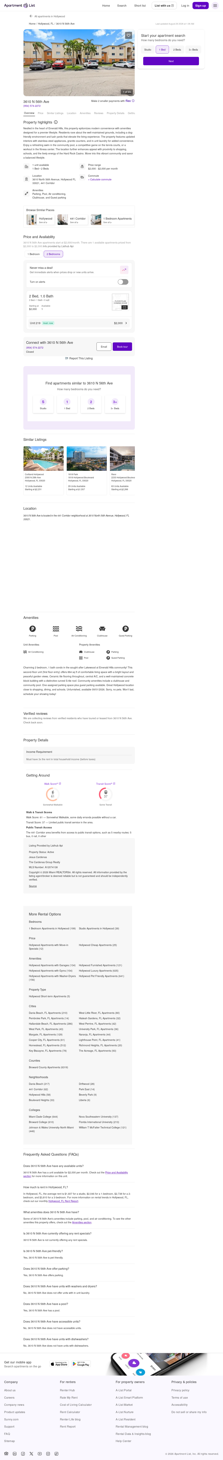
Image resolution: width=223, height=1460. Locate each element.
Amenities (85, 113)
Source (33, 886)
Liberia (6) (84, 1100)
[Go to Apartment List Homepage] (19, 5)
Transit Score (104, 783)
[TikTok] (56, 1454)
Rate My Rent (69, 1397)
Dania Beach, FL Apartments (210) (48, 1012)
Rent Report (68, 1426)
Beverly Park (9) (88, 1094)
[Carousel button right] (129, 62)
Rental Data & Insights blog (133, 1434)
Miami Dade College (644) (43, 1116)
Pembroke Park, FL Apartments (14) (49, 1018)
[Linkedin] (15, 1454)
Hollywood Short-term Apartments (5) (49, 996)
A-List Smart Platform (129, 1397)
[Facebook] (23, 1454)
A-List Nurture (124, 1412)
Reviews (98, 113)
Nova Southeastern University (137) (98, 1116)
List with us (162, 5)
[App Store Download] (59, 1364)
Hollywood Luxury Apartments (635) (98, 970)
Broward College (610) (41, 1122)
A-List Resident (126, 1419)
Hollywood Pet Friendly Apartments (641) (101, 976)
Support (9, 1426)
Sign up (200, 5)
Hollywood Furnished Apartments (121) (100, 965)
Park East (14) (87, 1089)
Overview (29, 113)
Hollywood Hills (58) (40, 1094)
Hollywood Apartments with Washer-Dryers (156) (52, 977)
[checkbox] (43, 404)
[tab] (34, 254)
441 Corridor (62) (38, 1089)
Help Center (123, 1441)
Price (40, 113)
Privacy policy (180, 1390)
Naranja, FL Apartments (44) (95, 1034)
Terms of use (179, 1397)
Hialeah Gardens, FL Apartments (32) (100, 1018)
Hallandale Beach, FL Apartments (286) (51, 1023)
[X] (31, 1454)
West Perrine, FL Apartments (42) (97, 1023)
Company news (14, 1405)
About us (10, 1390)
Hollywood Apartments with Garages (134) (52, 965)
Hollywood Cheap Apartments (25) (98, 945)
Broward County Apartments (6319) (48, 1067)
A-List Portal (124, 1390)
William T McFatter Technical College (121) (102, 1127)
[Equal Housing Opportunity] (6, 1454)
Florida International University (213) (99, 1122)
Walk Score (51, 783)
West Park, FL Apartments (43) (46, 1029)
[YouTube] (40, 1454)
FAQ (7, 1434)
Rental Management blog (132, 1426)
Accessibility (179, 1405)
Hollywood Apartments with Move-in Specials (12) (48, 946)
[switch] (123, 282)
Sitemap (9, 1441)
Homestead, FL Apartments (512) (47, 1045)
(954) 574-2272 (32, 105)
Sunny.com (11, 1419)
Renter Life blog (70, 1419)
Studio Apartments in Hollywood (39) (99, 928)
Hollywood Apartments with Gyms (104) (50, 970)
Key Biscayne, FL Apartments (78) (48, 1050)
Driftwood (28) (87, 1083)
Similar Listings (55, 113)
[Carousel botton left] (28, 62)
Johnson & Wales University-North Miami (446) (51, 1129)
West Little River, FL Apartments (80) (99, 1012)
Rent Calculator (70, 1412)
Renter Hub (67, 1390)
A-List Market (124, 1405)
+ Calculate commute (100, 179)
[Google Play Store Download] (81, 1364)
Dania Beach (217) (39, 1083)
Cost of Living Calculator (76, 1405)
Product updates (14, 1412)
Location (71, 113)
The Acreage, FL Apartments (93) (97, 1050)
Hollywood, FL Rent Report (63, 1201)
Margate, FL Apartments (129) (46, 1034)
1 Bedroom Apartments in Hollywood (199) (52, 928)
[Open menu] (215, 5)
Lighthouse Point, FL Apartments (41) (99, 1040)
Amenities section (81, 1222)
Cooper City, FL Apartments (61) (47, 1040)
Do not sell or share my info (189, 1412)
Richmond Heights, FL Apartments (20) (100, 1045)
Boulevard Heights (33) (41, 1100)
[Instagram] (48, 1454)
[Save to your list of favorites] (128, 35)
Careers (9, 1397)
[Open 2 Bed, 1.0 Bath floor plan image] (120, 302)
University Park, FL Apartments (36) (98, 1029)
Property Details (115, 113)
